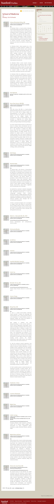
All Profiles (40, 12)
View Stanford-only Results (28, 11)
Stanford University (5, 502)
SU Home (12, 501)
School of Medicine (41, 34)
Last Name (40, 24)
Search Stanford (26, 501)
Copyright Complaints (41, 501)
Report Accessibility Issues (46, 495)
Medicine (40, 37)
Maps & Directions (18, 501)
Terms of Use (33, 501)
